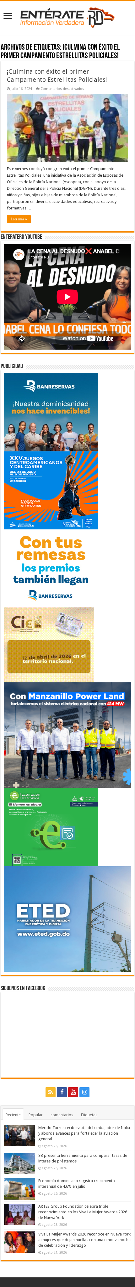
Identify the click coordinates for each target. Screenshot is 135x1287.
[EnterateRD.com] (67, 16)
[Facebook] (62, 1092)
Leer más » (19, 219)
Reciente (13, 1115)
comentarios (62, 1115)
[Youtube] (73, 1092)
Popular (36, 1115)
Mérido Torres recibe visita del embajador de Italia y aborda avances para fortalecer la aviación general (84, 1133)
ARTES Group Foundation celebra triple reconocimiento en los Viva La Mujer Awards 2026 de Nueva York (82, 1212)
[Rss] (51, 1092)
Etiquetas (89, 1115)
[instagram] (84, 1092)
